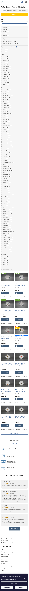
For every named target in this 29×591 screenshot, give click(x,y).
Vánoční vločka (7, 241)
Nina (5, 70)
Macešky (6, 166)
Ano (5, 49)
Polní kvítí (6, 190)
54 (17, 437)
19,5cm (5, 258)
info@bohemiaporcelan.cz (8, 538)
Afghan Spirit (6, 90)
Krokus (5, 139)
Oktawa (5, 84)
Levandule (6, 156)
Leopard (5, 151)
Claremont (6, 103)
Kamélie (5, 133)
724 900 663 (5, 540)
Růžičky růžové (7, 213)
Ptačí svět (6, 202)
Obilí (5, 178)
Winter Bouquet (7, 251)
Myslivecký (6, 176)
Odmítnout (7, 587)
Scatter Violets (7, 217)
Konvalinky (6, 135)
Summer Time (7, 229)
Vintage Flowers (7, 247)
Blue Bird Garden (7, 95)
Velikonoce (6, 243)
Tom (5, 80)
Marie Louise (7, 68)
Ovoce (5, 180)
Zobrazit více (14, 528)
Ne (5, 51)
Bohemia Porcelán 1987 (9, 41)
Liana (5, 158)
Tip (4, 33)
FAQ (1, 565)
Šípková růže (6, 233)
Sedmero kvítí (7, 221)
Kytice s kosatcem (8, 147)
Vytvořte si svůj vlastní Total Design (8, 551)
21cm (5, 264)
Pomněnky (6, 192)
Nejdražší (15, 10)
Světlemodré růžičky (8, 231)
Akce (5, 29)
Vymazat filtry (13, 268)
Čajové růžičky (7, 107)
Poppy (5, 196)
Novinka (6, 31)
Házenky (6, 121)
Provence (6, 198)
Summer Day (6, 227)
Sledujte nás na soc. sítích (8, 543)
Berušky (5, 92)
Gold (5, 117)
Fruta (5, 115)
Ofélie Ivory (6, 74)
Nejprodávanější (22, 10)
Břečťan (5, 101)
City (5, 62)
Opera (5, 76)
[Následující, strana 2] (14, 437)
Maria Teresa (6, 66)
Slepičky (6, 223)
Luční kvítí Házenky (8, 162)
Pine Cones (6, 186)
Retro (5, 206)
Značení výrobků (4, 561)
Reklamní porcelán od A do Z (7, 553)
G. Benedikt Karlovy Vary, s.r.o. (10, 43)
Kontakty (3, 570)
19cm (5, 260)
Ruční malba (6, 210)
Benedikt (6, 60)
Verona (6, 82)
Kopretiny (6, 137)
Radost (5, 204)
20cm (5, 262)
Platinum (6, 188)
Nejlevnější (9, 10)
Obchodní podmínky (5, 560)
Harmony (6, 119)
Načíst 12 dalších (14, 433)
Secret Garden (7, 219)
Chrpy (5, 127)
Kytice (5, 143)
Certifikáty (3, 563)
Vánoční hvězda (7, 239)
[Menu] (25, 1)
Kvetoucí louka (7, 141)
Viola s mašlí (6, 249)
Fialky (5, 109)
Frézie (5, 111)
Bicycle (5, 94)
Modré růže (6, 174)
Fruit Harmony (7, 113)
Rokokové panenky (8, 208)
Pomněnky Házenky (8, 194)
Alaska (5, 56)
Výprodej (6, 35)
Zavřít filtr (15, 14)
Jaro (5, 131)
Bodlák (5, 99)
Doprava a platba (4, 558)
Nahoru (15, 443)
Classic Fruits (6, 105)
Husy (5, 123)
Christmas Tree (7, 125)
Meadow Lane (7, 168)
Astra (5, 58)
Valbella (5, 235)
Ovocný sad (6, 182)
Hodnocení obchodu (14, 475)
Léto (5, 154)
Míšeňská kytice (7, 170)
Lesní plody (6, 153)
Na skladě (6, 27)
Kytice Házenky (7, 145)
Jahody (5, 129)
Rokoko (6, 78)
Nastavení (14, 583)
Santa (5, 215)
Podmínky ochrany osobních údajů (8, 567)
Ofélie (6, 72)
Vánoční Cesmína (7, 237)
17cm (5, 256)
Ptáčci (5, 200)
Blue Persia (6, 97)
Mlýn (5, 172)
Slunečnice (6, 225)
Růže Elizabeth (7, 212)
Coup (5, 64)
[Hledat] (18, 1)
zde (15, 579)
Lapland (5, 149)
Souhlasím (20, 587)
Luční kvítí (6, 160)
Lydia (5, 164)
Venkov (5, 245)
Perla (5, 184)
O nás (2, 549)
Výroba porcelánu (4, 556)
